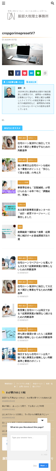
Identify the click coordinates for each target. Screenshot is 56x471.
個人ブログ (36, 386)
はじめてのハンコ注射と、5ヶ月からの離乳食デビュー (25, 414)
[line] (38, 73)
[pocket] (24, 73)
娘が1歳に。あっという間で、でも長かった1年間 (23, 406)
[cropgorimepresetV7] (31, 73)
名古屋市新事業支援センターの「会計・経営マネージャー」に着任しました (34, 213)
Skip (35, 465)
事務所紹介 (9, 384)
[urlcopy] (45, 73)
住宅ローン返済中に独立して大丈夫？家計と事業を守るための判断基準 (34, 147)
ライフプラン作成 (22, 384)
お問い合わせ (24, 386)
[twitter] (11, 73)
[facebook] (18, 73)
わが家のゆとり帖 (16, 392)
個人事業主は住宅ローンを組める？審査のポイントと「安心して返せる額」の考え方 (34, 169)
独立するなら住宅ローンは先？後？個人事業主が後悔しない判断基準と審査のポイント (35, 357)
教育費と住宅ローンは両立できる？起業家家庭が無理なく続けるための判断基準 (35, 313)
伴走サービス (38, 384)
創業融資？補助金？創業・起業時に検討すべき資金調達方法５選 (34, 236)
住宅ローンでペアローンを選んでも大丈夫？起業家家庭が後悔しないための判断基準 (35, 266)
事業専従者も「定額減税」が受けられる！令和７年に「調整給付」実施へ (34, 191)
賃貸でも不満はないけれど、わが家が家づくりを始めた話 (27, 397)
